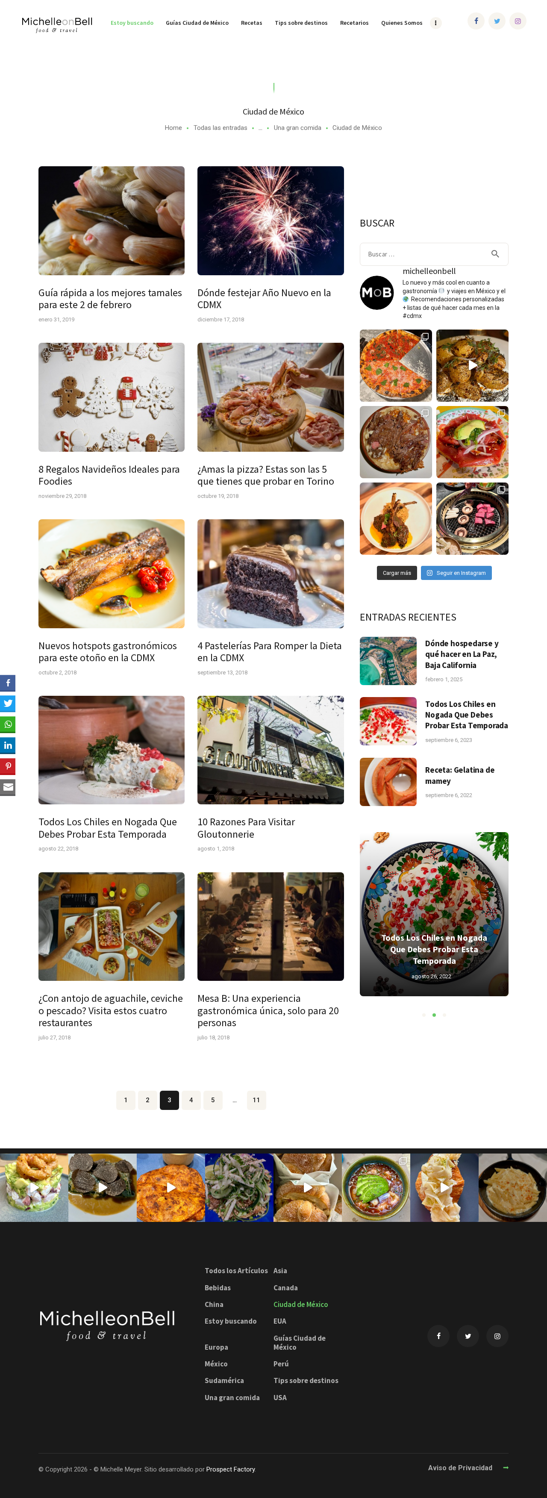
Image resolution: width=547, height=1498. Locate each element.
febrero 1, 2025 (443, 679)
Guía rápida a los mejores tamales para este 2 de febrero (110, 299)
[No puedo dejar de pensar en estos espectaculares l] (396, 519)
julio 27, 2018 (54, 1037)
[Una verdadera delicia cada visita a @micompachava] (472, 442)
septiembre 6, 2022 (448, 795)
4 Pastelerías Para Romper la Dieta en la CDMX (269, 652)
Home (173, 128)
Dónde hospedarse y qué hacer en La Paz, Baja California (461, 654)
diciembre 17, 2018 (220, 319)
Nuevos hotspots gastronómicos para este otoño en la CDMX (107, 652)
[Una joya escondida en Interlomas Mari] (34, 1188)
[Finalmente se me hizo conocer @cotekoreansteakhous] (472, 519)
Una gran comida (297, 128)
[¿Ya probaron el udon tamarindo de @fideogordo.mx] (239, 1188)
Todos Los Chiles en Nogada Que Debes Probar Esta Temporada (107, 828)
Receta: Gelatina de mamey (459, 775)
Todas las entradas (220, 128)
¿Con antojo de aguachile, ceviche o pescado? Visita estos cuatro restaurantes (110, 1010)
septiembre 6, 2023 (448, 740)
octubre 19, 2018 (217, 496)
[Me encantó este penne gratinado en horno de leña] (513, 1188)
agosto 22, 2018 (58, 848)
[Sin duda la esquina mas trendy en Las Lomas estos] (396, 442)
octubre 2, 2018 (57, 672)
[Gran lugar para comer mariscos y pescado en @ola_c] (376, 1188)
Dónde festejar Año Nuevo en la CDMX (264, 299)
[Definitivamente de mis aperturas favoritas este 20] (472, 366)
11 (259, 1100)
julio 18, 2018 (213, 1037)
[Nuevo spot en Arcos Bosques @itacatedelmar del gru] (171, 1188)
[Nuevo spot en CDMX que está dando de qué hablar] (102, 1188)
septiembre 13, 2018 (222, 672)
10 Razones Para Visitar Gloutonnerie (246, 828)
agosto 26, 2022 (431, 976)
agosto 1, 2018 (215, 848)
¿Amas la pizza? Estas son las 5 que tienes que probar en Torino (265, 475)
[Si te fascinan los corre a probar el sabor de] (444, 1188)
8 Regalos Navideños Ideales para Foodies (109, 475)
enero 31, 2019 (56, 319)
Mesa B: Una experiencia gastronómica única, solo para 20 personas (268, 1010)
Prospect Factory (230, 1469)
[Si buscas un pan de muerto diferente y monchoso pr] (308, 1188)
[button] (424, 1015)
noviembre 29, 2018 (62, 496)
